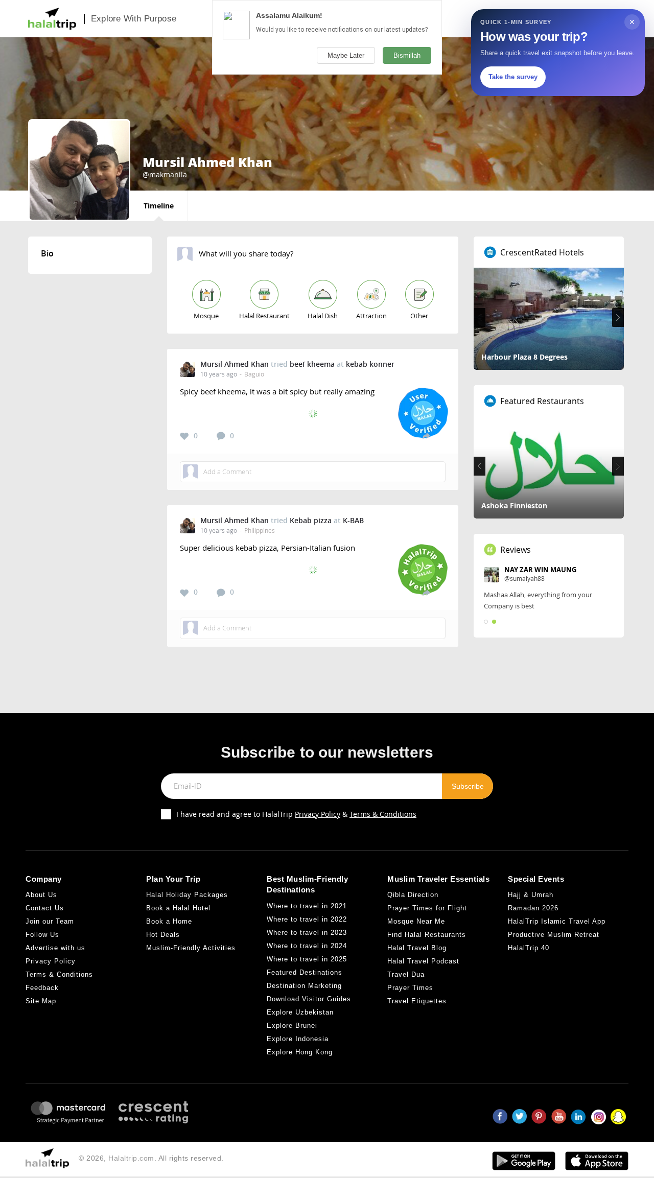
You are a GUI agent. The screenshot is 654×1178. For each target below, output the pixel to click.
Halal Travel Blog (417, 948)
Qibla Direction (412, 895)
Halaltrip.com (131, 1158)
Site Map (41, 1001)
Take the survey (513, 77)
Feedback (42, 988)
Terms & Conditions (382, 814)
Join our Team (50, 921)
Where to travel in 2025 (307, 959)
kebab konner (370, 364)
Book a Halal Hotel (178, 908)
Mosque (206, 315)
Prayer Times (410, 988)
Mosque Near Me (416, 921)
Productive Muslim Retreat (553, 934)
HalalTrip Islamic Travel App (556, 921)
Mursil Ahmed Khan (234, 364)
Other (419, 315)
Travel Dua (406, 974)
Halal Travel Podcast (423, 961)
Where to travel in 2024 (307, 946)
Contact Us (45, 908)
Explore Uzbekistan (300, 1012)
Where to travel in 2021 (307, 906)
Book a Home (169, 921)
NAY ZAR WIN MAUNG (540, 569)
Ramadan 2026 (533, 908)
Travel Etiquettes (417, 1001)
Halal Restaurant (264, 315)
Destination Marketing (304, 985)
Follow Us (42, 934)
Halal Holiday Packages (187, 895)
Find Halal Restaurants (426, 934)
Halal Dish (323, 315)
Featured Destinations (304, 972)
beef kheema (312, 364)
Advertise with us (55, 948)
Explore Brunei (292, 1025)
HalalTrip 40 (528, 948)
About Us (41, 895)
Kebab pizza (311, 520)
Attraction (371, 315)
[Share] (426, 436)
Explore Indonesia (298, 1039)
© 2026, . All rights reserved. (151, 1158)
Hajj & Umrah (530, 895)
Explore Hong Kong (300, 1052)
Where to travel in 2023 (307, 932)
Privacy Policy (317, 814)
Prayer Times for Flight (427, 908)
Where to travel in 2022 (307, 919)
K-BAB (353, 520)
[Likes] (184, 436)
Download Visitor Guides (309, 999)
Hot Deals (163, 934)
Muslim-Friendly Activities (191, 948)
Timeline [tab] (159, 205)
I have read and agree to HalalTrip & (296, 814)
